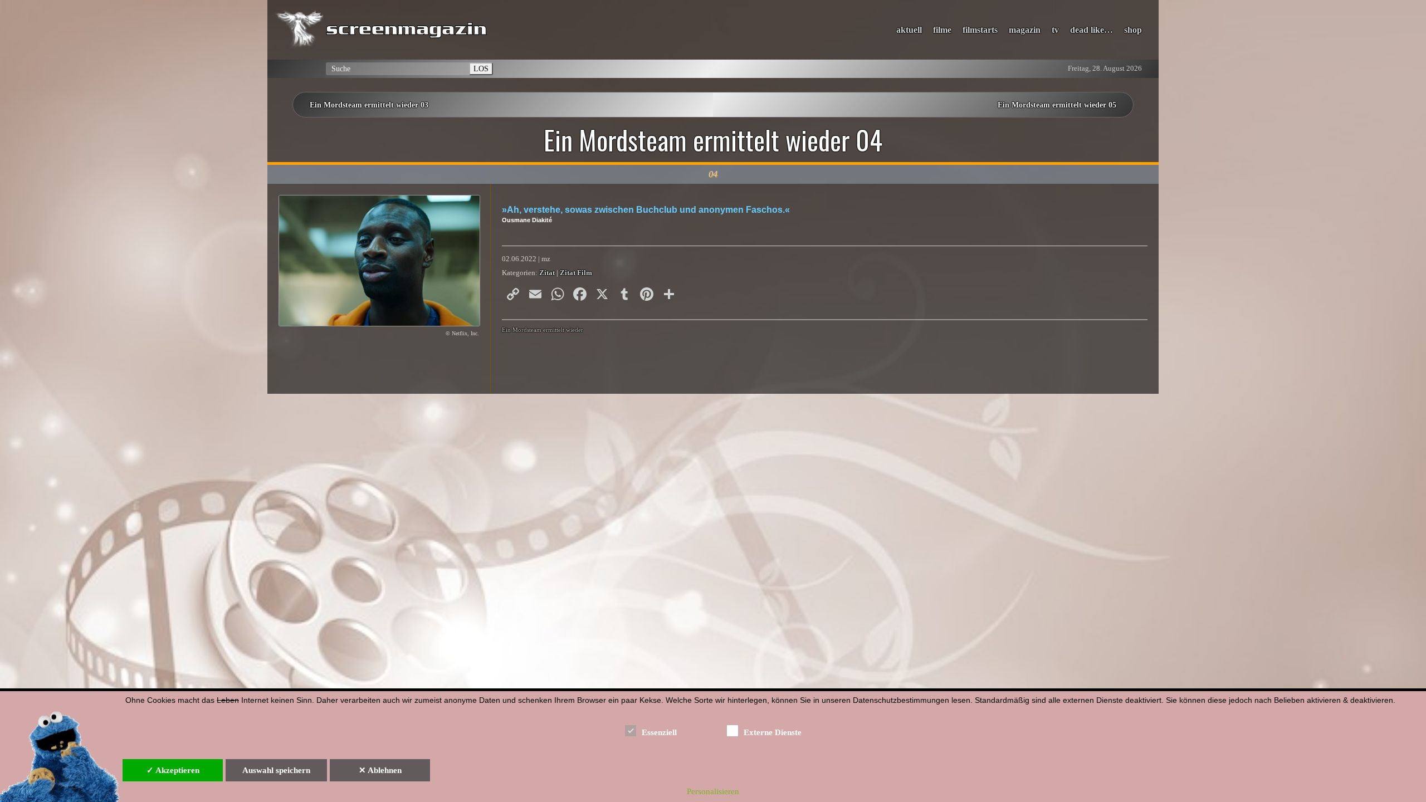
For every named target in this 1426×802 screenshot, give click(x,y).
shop (1133, 30)
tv (1055, 30)
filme (942, 30)
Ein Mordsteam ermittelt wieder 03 (369, 104)
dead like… (1091, 30)
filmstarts (980, 30)
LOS (481, 68)
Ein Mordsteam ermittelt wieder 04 (713, 140)
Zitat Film (576, 273)
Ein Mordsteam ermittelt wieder (542, 329)
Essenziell (659, 732)
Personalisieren (713, 791)
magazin (1025, 30)
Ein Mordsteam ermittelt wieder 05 (1057, 104)
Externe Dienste (773, 732)
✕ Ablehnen (380, 770)
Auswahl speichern (276, 770)
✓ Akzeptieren (172, 770)
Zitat (547, 273)
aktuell (909, 30)
